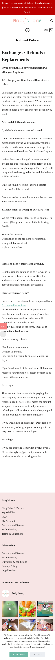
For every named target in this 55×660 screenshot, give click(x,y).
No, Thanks (37, 654)
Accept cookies (19, 654)
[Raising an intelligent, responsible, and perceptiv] (27, 627)
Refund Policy (9, 529)
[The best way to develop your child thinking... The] (45, 627)
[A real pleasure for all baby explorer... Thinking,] (45, 609)
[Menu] (5, 30)
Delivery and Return (13, 525)
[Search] (51, 20)
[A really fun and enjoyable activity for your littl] (27, 609)
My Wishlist (8, 512)
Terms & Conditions (12, 533)
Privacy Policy (9, 566)
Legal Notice (9, 570)
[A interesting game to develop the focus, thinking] (10, 627)
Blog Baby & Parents (13, 508)
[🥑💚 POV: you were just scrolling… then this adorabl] (10, 609)
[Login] (27, 30)
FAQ (4, 516)
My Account (8, 521)
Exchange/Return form (14, 305)
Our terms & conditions (14, 561)
